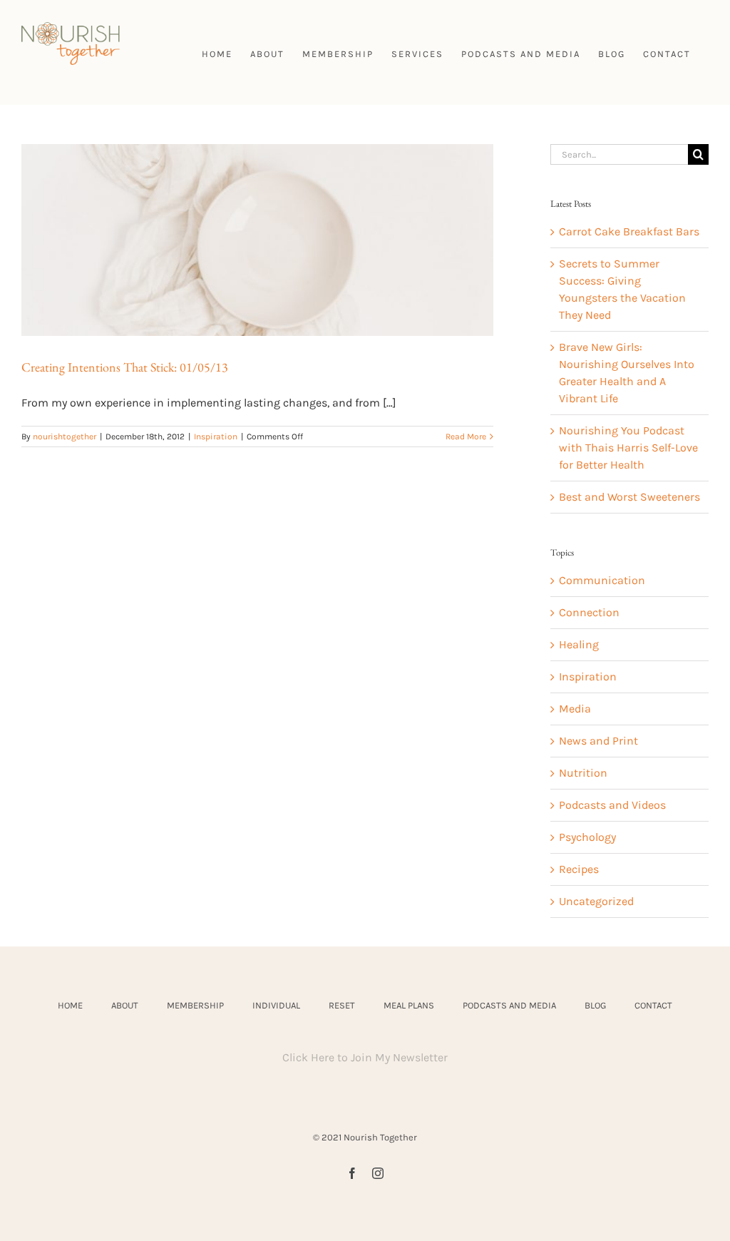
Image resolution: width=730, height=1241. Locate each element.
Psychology (587, 837)
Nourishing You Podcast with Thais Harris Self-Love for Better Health (628, 447)
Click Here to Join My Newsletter (365, 1057)
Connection (589, 612)
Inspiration (215, 436)
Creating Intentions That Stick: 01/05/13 (124, 367)
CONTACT (653, 1005)
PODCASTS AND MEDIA (509, 1005)
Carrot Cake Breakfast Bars (629, 231)
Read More (466, 436)
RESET (342, 1005)
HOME (70, 1005)
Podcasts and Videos (612, 805)
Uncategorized (596, 901)
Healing (579, 644)
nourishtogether (64, 436)
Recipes (579, 869)
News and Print (598, 740)
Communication (602, 580)
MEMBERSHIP (195, 1005)
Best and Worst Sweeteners (629, 497)
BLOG (595, 1005)
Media (575, 708)
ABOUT (124, 1005)
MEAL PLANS (409, 1005)
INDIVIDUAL (276, 1005)
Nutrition (583, 773)
